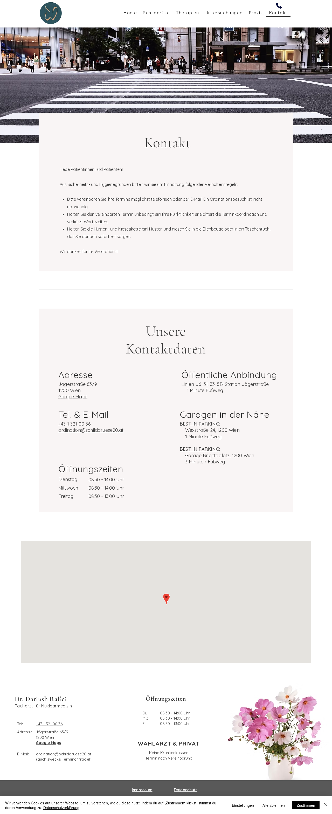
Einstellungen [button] (243, 805)
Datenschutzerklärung (61, 807)
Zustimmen (306, 805)
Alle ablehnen (273, 805)
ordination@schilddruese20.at (63, 754)
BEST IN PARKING (199, 424)
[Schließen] (326, 805)
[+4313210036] (278, 5)
